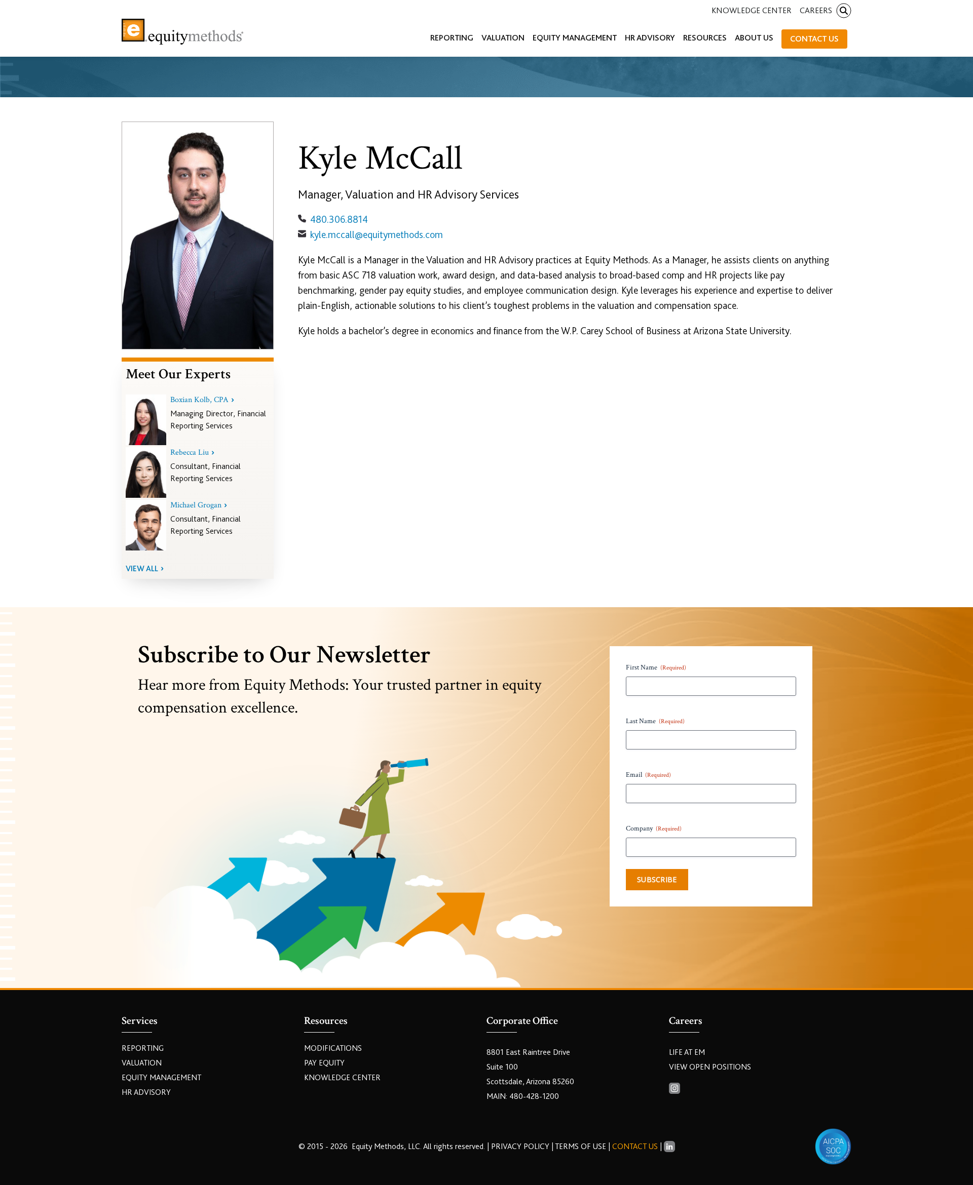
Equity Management (161, 1077)
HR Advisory (146, 1092)
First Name (656, 667)
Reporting (143, 1048)
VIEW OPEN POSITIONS (710, 1067)
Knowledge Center (752, 10)
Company (654, 828)
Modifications (333, 1048)
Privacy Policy (521, 1146)
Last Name (655, 721)
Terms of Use (580, 1146)
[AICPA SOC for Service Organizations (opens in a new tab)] (833, 1146)
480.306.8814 (339, 219)
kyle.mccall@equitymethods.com (376, 235)
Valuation (142, 1063)
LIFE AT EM (687, 1052)
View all (142, 568)
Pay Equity (324, 1063)
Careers (816, 10)
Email (648, 774)
